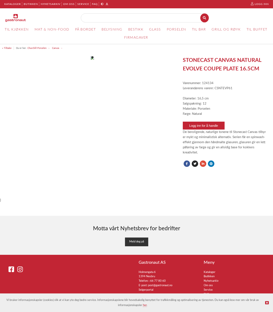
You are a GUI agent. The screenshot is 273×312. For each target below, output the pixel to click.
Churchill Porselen (37, 48)
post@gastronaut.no (160, 285)
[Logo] (15, 17)
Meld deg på (136, 241)
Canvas (55, 48)
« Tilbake (7, 48)
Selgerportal (146, 290)
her (145, 305)
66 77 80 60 (158, 281)
